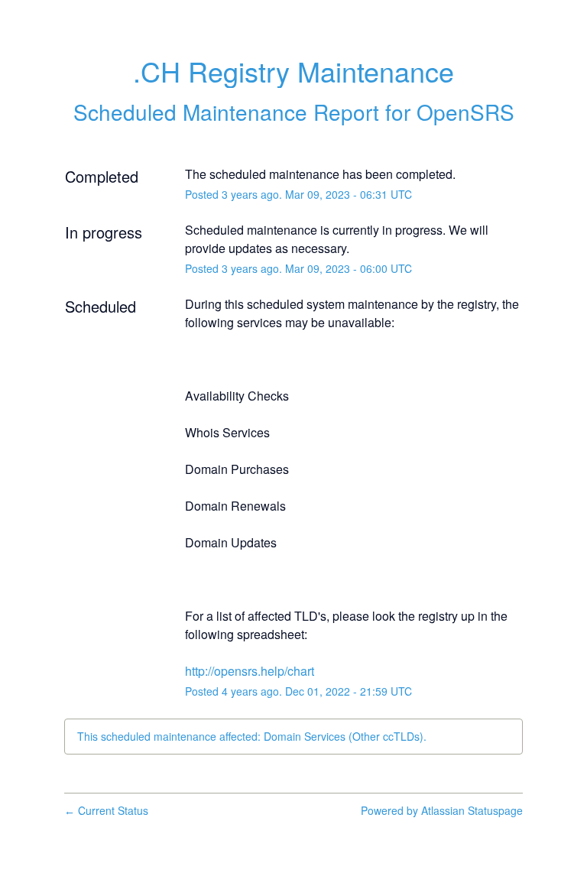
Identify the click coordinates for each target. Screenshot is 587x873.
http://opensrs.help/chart (249, 671)
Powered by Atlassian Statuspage (442, 810)
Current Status (106, 810)
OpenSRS (465, 111)
